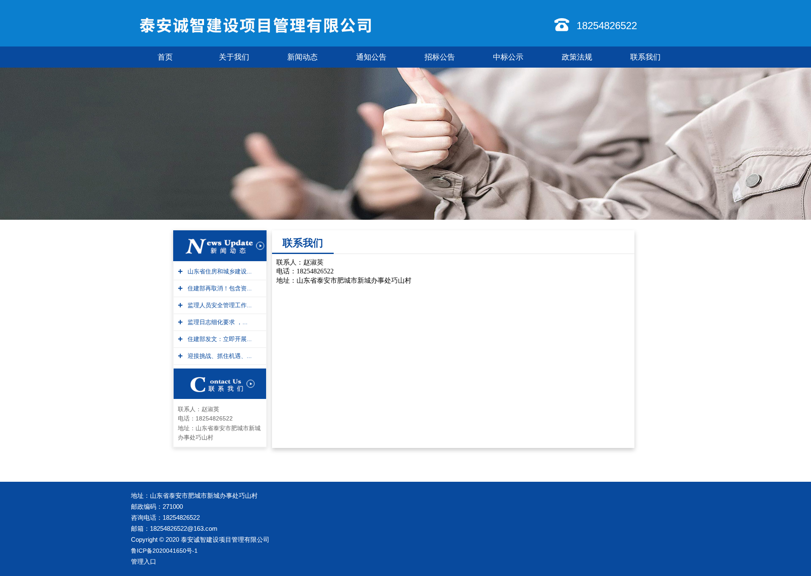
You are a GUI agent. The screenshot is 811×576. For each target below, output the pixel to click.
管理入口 (143, 561)
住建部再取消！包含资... (218, 288)
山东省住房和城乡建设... (218, 271)
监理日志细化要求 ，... (216, 322)
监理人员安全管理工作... (218, 305)
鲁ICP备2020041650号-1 (164, 550)
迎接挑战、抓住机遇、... (218, 355)
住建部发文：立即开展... (218, 339)
